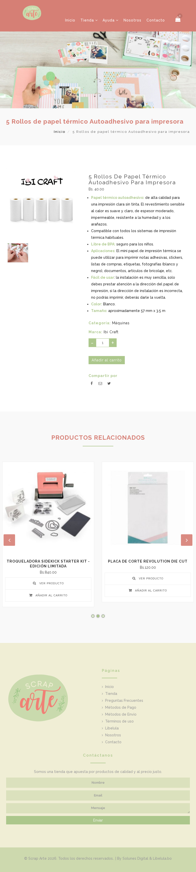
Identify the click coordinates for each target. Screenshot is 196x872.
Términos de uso (119, 721)
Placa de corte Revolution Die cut (148, 561)
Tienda (87, 20)
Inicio (70, 20)
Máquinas (121, 323)
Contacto (155, 20)
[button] (178, 19)
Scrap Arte (37, 858)
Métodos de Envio (121, 714)
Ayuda (109, 20)
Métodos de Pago (120, 707)
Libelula (112, 728)
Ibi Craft (111, 332)
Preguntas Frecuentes (124, 700)
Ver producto (51, 583)
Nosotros (132, 20)
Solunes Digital (135, 858)
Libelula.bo (162, 858)
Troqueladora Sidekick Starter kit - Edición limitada (48, 563)
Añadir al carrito (50, 595)
